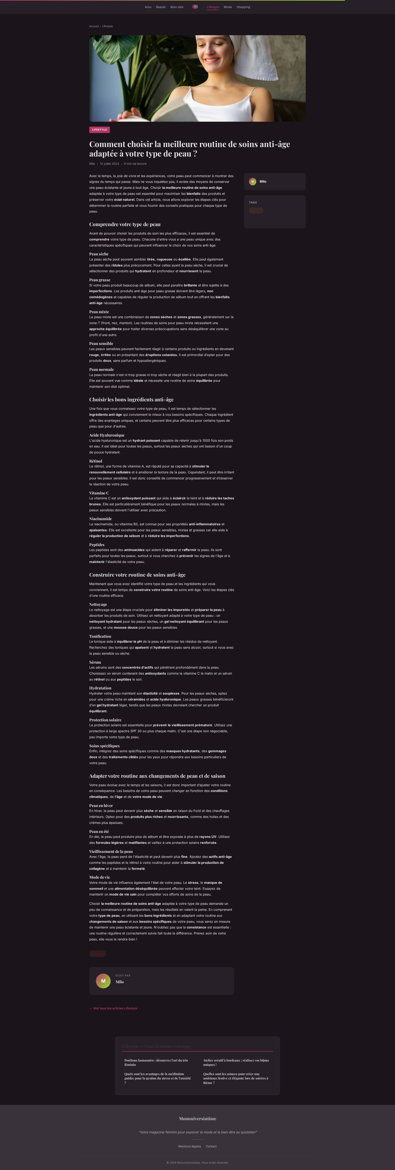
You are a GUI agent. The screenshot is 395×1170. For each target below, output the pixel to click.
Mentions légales (189, 1146)
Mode (228, 7)
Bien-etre (177, 7)
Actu (148, 7)
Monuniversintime (197, 1118)
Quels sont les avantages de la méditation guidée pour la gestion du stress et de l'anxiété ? (157, 1078)
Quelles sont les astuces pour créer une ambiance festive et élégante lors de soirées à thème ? (235, 1078)
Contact (211, 1146)
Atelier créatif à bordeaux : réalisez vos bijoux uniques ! (236, 1062)
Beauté (161, 7)
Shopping (243, 7)
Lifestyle (213, 7)
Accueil (94, 26)
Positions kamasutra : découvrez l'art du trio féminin (156, 1062)
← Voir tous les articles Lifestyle (113, 1008)
